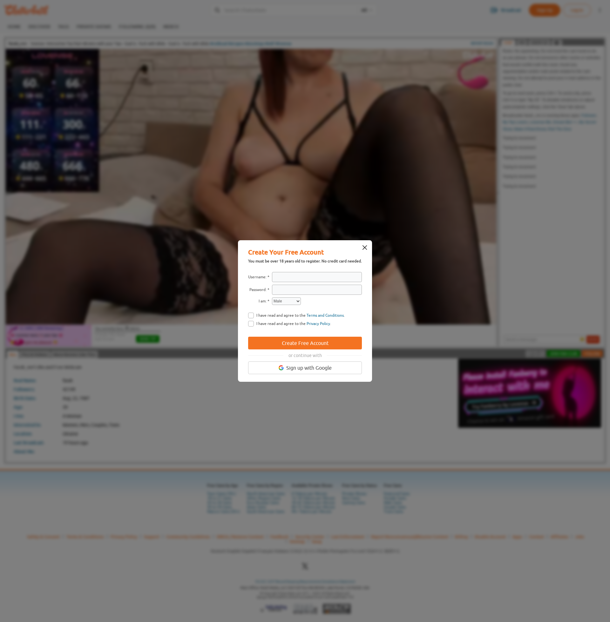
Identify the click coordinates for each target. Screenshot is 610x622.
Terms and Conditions (325, 315)
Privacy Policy (318, 323)
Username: (257, 277)
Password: (258, 290)
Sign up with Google (309, 368)
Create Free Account (305, 343)
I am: (263, 301)
